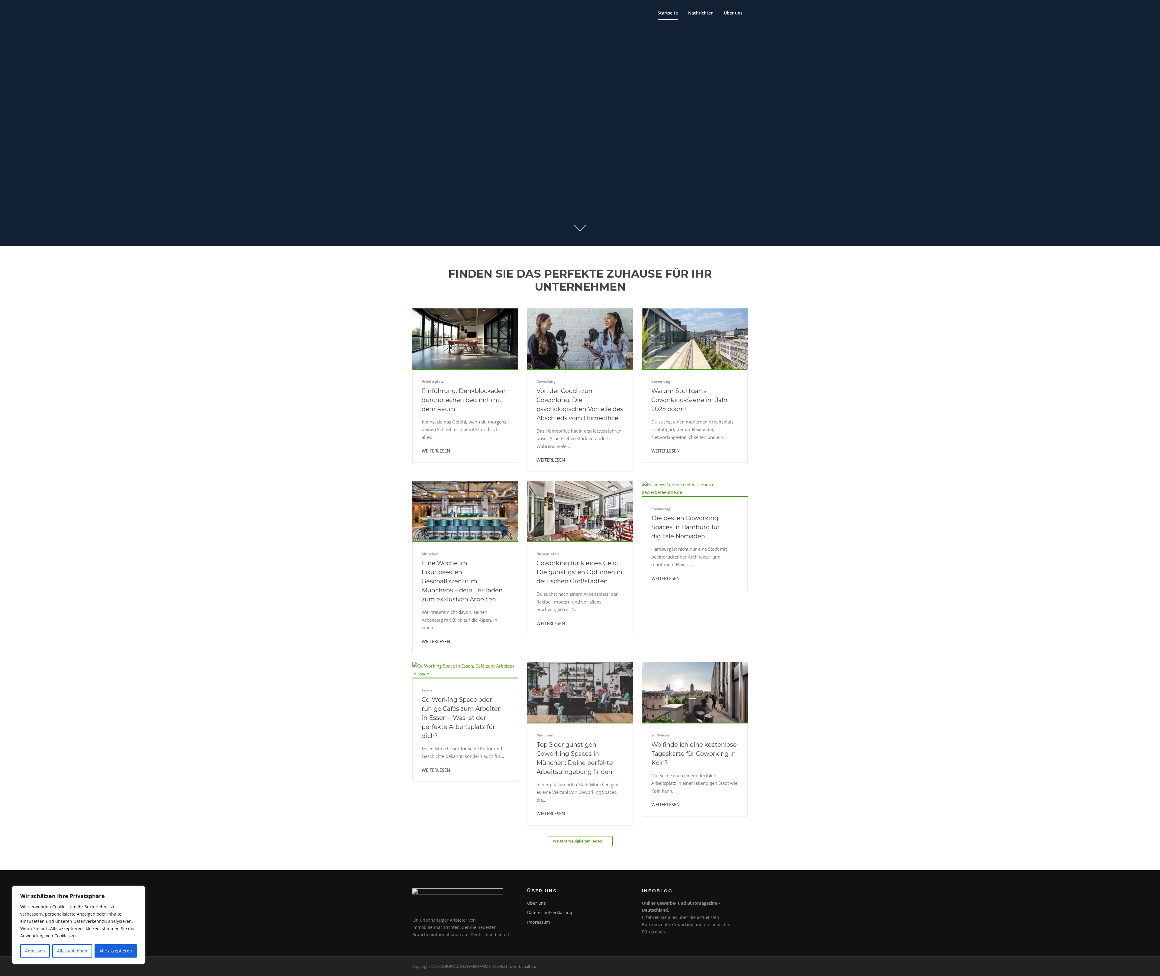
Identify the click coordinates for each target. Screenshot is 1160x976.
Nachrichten (701, 13)
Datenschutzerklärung (549, 912)
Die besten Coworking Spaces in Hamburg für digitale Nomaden (685, 527)
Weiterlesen (436, 451)
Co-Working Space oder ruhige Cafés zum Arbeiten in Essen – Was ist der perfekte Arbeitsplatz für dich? (462, 717)
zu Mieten (660, 735)
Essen (427, 690)
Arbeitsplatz (433, 381)
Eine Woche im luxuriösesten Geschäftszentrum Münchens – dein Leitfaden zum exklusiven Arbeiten (462, 581)
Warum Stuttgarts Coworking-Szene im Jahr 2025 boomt (689, 400)
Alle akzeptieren (115, 951)
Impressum (538, 922)
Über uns (733, 13)
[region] (78, 925)
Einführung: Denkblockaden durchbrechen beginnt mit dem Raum (464, 400)
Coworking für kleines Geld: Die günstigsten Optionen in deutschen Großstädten (579, 572)
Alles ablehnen (72, 951)
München (430, 553)
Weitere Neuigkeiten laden (577, 841)
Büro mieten (547, 553)
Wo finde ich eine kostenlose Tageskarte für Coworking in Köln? (694, 753)
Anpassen (35, 951)
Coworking (546, 381)
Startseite (668, 13)
